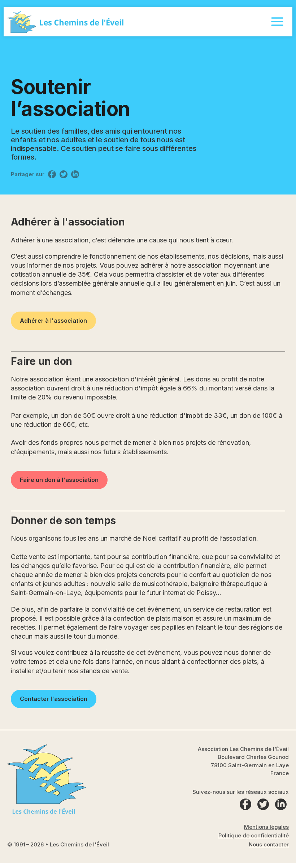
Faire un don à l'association (59, 479)
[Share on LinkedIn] (75, 174)
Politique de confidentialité (253, 835)
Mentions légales (266, 826)
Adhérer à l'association (53, 320)
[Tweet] (63, 174)
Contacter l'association (53, 698)
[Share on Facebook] (52, 174)
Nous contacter (269, 844)
